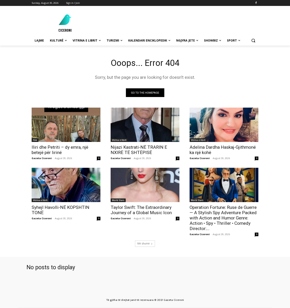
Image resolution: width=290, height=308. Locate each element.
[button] (253, 40)
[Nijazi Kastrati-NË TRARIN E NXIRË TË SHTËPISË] (145, 125)
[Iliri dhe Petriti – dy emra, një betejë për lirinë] (66, 125)
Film (35, 140)
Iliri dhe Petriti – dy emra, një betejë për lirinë (60, 150)
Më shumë (143, 243)
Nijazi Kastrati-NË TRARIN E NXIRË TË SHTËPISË (139, 150)
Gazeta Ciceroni (42, 158)
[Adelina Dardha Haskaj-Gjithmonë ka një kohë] (224, 125)
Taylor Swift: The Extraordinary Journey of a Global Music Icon (141, 210)
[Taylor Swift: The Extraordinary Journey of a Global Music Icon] (145, 185)
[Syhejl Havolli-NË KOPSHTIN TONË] (66, 185)
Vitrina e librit (119, 140)
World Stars (118, 200)
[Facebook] (255, 3)
